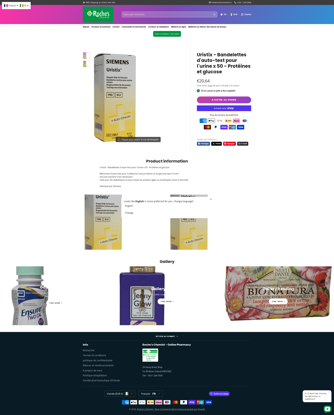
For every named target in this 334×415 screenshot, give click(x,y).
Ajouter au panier (224, 99)
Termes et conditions (94, 355)
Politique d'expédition (95, 375)
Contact (116, 26)
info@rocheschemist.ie (222, 2)
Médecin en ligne (178, 26)
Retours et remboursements (98, 365)
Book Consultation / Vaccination (167, 34)
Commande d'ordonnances (134, 26)
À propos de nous (92, 370)
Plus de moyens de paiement (224, 114)
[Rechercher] (214, 14)
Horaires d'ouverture (100, 26)
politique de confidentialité (97, 360)
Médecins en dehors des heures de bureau (207, 26)
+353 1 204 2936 (244, 2)
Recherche (88, 350)
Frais (210, 85)
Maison (86, 26)
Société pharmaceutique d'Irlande (101, 380)
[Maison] (98, 14)
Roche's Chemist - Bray (148, 409)
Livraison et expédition (158, 26)
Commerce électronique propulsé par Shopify (182, 409)
